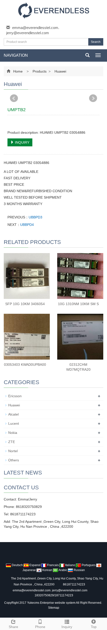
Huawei (60, 71)
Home (18, 71)
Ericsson (15, 396)
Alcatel (13, 414)
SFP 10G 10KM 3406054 (25, 304)
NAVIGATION (16, 55)
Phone (40, 627)
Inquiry (66, 627)
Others (13, 460)
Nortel (13, 451)
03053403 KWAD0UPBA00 (25, 365)
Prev (14, 98)
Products (40, 71)
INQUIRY (21, 142)
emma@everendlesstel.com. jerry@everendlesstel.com (50, 590)
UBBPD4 (27, 225)
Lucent (13, 423)
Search (96, 42)
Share (13, 627)
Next (93, 98)
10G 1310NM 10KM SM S (78, 304)
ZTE (11, 442)
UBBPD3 (35, 217)
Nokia (12, 433)
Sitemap (53, 607)
